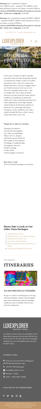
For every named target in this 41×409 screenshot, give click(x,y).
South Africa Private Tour (17, 239)
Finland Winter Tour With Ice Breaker (22, 236)
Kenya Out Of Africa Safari (17, 241)
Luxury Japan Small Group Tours (20, 248)
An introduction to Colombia (19, 290)
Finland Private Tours (15, 234)
